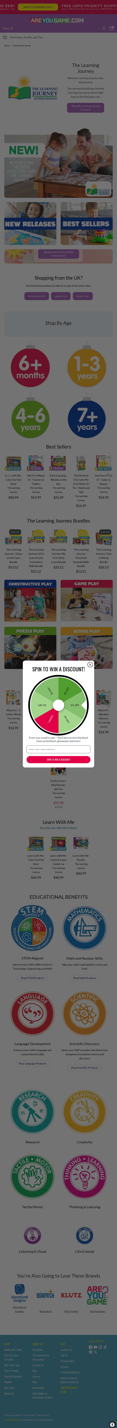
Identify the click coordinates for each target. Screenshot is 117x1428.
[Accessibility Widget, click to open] (112, 1424)
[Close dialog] (90, 664)
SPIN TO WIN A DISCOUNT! (58, 759)
